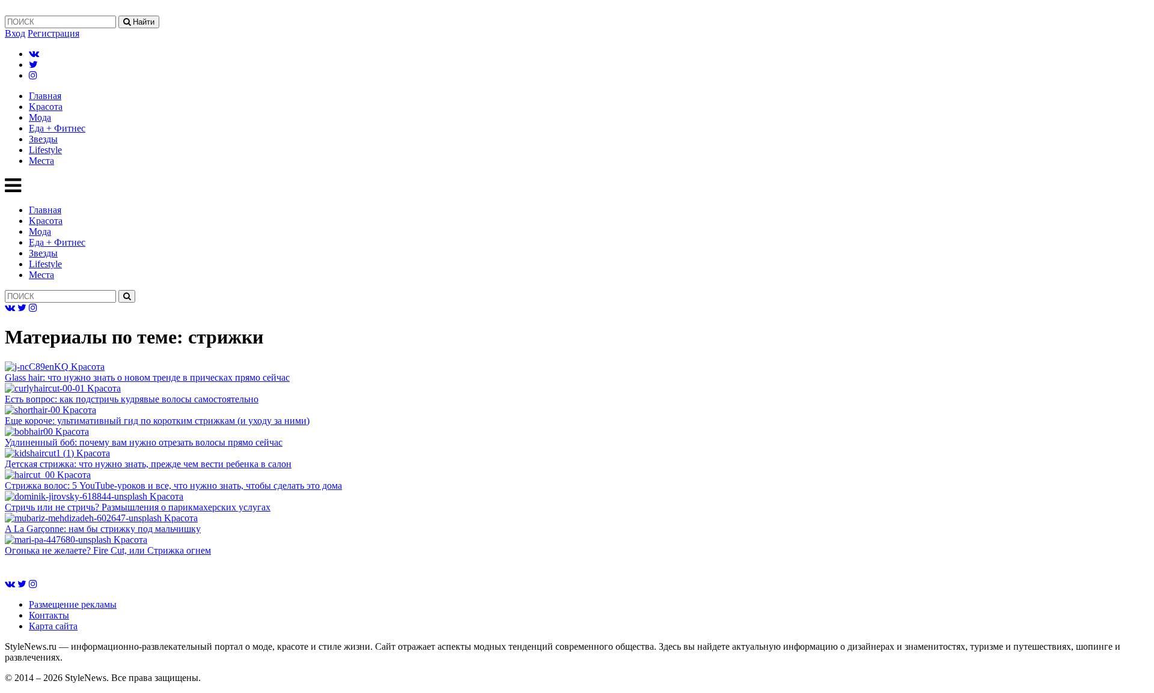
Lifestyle (45, 150)
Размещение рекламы (73, 604)
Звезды (43, 139)
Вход (15, 33)
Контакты (49, 615)
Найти (142, 21)
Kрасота (46, 106)
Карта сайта (53, 626)
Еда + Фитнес (57, 128)
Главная (45, 96)
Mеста (41, 161)
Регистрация (53, 33)
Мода (40, 117)
